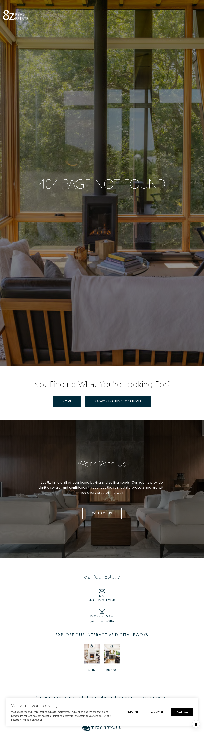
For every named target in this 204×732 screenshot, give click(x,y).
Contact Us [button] (102, 513)
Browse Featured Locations (118, 401)
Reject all (132, 711)
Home (67, 401)
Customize (157, 711)
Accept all (182, 711)
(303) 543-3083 (102, 621)
